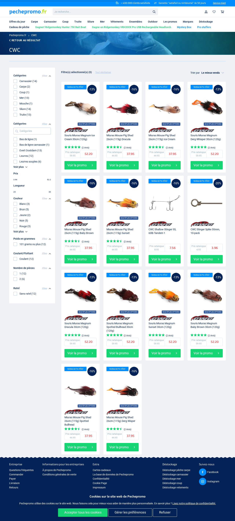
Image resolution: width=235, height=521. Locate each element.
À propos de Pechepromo (56, 470)
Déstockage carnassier (175, 474)
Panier (222, 12)
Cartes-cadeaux (102, 470)
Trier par (195, 72)
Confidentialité (101, 478)
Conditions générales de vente (59, 474)
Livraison (14, 483)
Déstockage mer (171, 478)
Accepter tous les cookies (83, 512)
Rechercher (154, 11)
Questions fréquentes (21, 470)
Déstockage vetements (175, 487)
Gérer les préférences (130, 512)
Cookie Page (100, 483)
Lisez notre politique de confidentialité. (194, 503)
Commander (16, 474)
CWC (34, 35)
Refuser (165, 512)
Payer (12, 478)
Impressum (99, 487)
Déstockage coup (172, 483)
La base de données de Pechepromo (113, 474)
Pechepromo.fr (17, 35)
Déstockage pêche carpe (176, 470)
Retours (13, 487)
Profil (206, 12)
